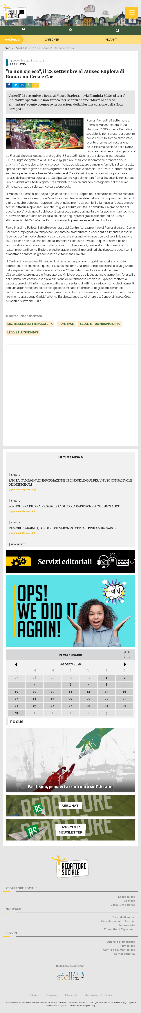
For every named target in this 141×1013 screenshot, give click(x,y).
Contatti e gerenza (123, 904)
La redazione (126, 896)
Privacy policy (71, 995)
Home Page (66, 323)
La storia (129, 900)
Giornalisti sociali (124, 917)
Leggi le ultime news (22, 332)
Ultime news (70, 457)
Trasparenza (52, 995)
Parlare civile (126, 925)
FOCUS (17, 722)
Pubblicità (34, 995)
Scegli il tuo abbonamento (100, 323)
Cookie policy (91, 995)
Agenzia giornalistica (121, 941)
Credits (108, 995)
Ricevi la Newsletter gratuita (30, 323)
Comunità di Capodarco (119, 929)
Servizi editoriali (124, 953)
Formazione (127, 945)
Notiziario (22, 48)
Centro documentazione (119, 949)
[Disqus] (70, 396)
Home (6, 48)
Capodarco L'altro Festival (118, 921)
